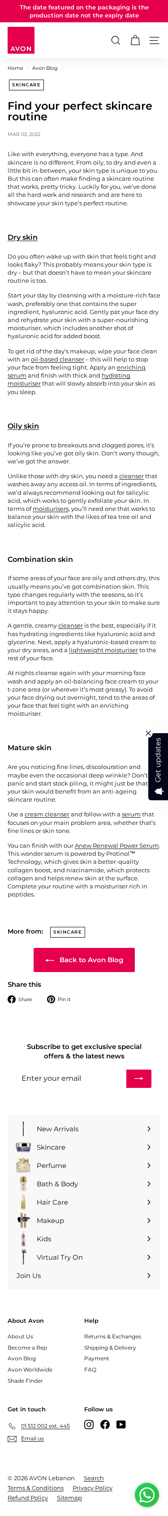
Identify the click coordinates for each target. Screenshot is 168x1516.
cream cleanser (47, 814)
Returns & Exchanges (112, 1336)
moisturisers (51, 508)
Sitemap (69, 1497)
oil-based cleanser (57, 359)
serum (131, 814)
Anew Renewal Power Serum (117, 845)
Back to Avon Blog (90, 959)
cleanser (131, 476)
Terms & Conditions (36, 1487)
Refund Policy (28, 1497)
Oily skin (23, 426)
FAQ (90, 1369)
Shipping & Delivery (110, 1347)
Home (15, 68)
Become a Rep (27, 1347)
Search (94, 1478)
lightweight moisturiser (103, 650)
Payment (96, 1358)
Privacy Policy (92, 1487)
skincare (26, 85)
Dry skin (23, 237)
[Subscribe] (138, 1078)
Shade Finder (25, 1380)
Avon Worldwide (30, 1369)
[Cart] (135, 40)
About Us (20, 1336)
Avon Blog (45, 68)
